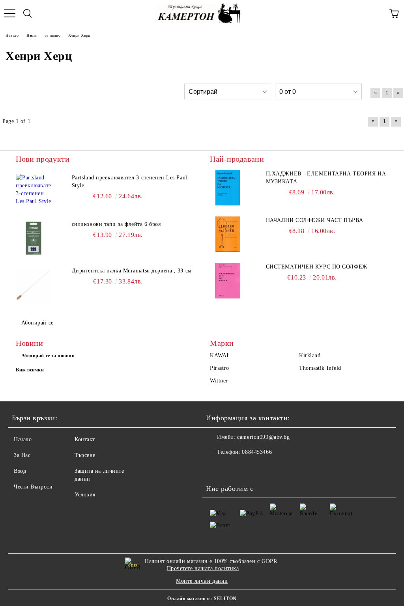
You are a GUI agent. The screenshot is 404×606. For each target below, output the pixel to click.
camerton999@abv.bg (263, 437)
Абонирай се (37, 323)
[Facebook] (216, 468)
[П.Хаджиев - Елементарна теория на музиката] (227, 187)
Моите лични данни (202, 581)
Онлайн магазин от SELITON (202, 598)
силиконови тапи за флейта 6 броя (116, 224)
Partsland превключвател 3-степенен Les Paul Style (129, 181)
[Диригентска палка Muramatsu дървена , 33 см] (33, 284)
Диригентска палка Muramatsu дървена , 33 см (132, 271)
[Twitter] (233, 468)
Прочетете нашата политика (203, 568)
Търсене (85, 455)
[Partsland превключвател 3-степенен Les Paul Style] (33, 191)
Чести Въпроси (33, 487)
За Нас (22, 455)
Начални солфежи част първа (314, 220)
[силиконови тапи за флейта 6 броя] (33, 238)
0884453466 (257, 452)
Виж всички (30, 370)
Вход (20, 471)
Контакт (85, 439)
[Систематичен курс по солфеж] (227, 280)
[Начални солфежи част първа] (227, 234)
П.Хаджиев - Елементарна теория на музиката (326, 178)
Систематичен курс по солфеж (317, 267)
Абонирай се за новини (48, 355)
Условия (85, 495)
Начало (23, 439)
